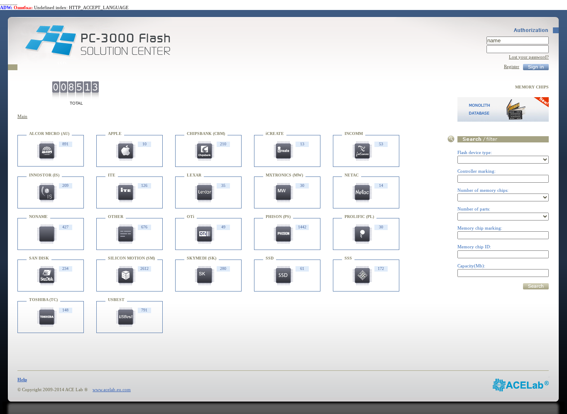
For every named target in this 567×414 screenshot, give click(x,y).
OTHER (115, 216)
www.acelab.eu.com (112, 389)
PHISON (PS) (278, 216)
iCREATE (275, 133)
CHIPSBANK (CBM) (206, 133)
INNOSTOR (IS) (44, 175)
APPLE (115, 133)
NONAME (38, 216)
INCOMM (354, 133)
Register (511, 66)
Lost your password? (529, 56)
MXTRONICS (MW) (284, 175)
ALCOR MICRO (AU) (49, 133)
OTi (190, 216)
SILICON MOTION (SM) (131, 258)
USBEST (116, 299)
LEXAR (194, 175)
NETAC (352, 175)
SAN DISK (39, 258)
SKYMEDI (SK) (201, 258)
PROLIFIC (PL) (359, 216)
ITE (111, 175)
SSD (270, 258)
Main (22, 116)
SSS (348, 258)
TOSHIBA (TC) (43, 299)
